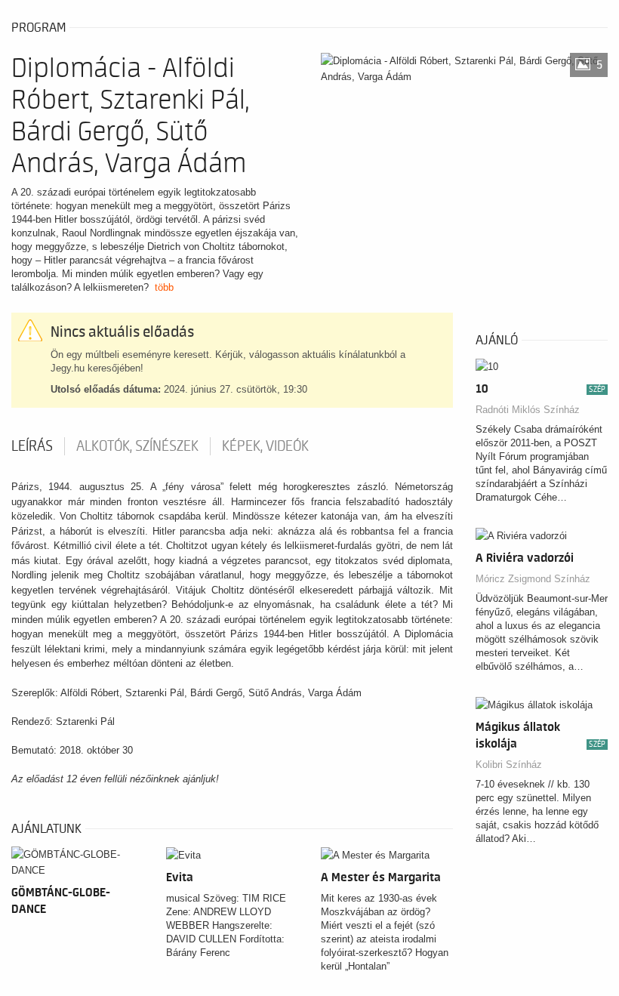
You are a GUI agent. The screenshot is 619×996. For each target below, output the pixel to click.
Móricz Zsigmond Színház (533, 578)
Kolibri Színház (509, 764)
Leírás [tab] (32, 446)
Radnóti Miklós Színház (528, 409)
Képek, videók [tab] (265, 446)
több (164, 287)
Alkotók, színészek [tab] (137, 446)
